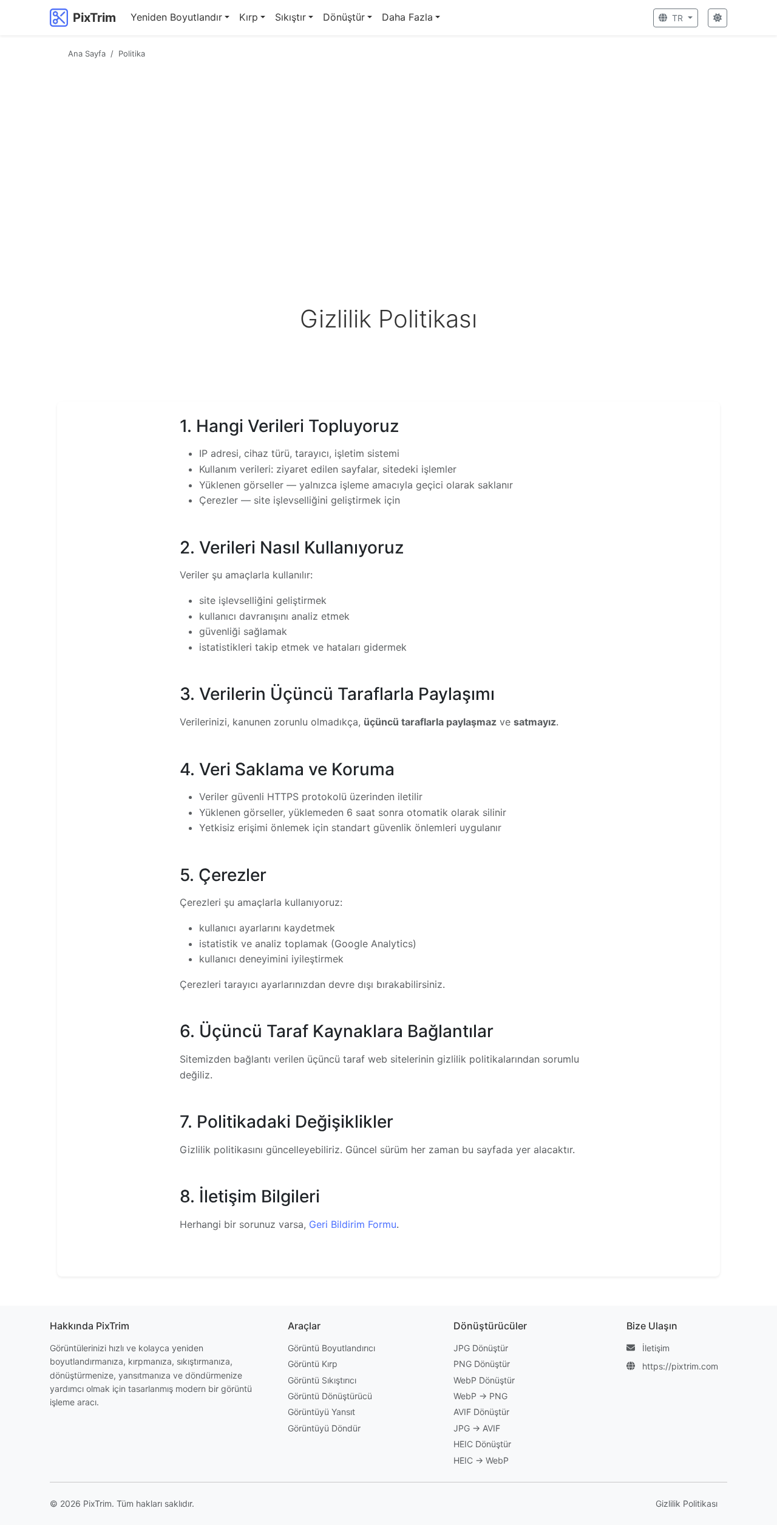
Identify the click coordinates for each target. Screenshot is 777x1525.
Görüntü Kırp (313, 1364)
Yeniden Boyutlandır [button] (176, 17)
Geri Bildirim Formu (352, 1224)
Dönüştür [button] (344, 17)
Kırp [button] (248, 17)
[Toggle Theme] (717, 18)
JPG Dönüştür (480, 1348)
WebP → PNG (480, 1396)
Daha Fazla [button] (407, 17)
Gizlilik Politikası (687, 1503)
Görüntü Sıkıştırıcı (322, 1380)
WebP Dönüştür (484, 1380)
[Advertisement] (388, 155)
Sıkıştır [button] (290, 17)
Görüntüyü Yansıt (321, 1412)
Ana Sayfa (87, 53)
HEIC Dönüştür (482, 1444)
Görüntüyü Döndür (324, 1428)
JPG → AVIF (476, 1428)
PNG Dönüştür (481, 1364)
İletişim (656, 1348)
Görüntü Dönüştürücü (330, 1396)
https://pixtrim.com (680, 1366)
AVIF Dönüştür (481, 1412)
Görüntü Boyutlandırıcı (331, 1348)
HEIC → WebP (481, 1460)
